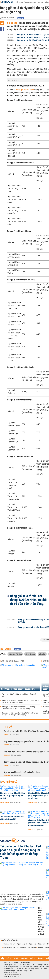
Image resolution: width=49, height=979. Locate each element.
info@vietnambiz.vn (14, 975)
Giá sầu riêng (21, 947)
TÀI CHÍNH (41, 958)
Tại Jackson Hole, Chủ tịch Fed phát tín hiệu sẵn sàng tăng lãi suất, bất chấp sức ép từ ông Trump (20, 852)
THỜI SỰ (8, 958)
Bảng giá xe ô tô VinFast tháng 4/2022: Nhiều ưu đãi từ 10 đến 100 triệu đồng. (28, 600)
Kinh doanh (7, 2)
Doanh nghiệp (4, 802)
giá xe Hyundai (30, 654)
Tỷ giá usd (32, 944)
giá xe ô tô (42, 654)
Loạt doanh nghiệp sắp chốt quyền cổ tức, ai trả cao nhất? (12, 817)
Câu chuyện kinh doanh (26, 2)
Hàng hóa (7, 755)
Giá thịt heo (32, 947)
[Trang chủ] (2, 23)
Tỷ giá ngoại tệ (22, 944)
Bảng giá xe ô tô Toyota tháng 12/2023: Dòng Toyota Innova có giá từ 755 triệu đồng (18, 708)
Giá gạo (40, 947)
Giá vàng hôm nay (9, 944)
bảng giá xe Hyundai (25, 90)
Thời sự (6, 734)
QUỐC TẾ (32, 958)
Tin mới (8, 726)
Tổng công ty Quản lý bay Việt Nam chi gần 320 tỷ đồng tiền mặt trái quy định (12, 795)
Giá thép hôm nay (9, 947)
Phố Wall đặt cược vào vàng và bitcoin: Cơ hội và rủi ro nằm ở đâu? (41, 921)
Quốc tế (30, 830)
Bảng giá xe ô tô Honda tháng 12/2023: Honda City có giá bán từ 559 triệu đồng (20, 701)
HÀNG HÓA (24, 958)
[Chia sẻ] (2, 29)
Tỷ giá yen (41, 944)
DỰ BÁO (16, 958)
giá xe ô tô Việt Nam (15, 654)
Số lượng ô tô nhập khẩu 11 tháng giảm (18, 689)
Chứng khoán (32, 802)
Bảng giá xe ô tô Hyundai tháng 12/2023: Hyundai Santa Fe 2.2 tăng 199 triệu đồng (20, 714)
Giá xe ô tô (12, 22)
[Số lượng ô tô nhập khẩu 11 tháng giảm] (20, 677)
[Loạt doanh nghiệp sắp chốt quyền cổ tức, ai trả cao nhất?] (13, 812)
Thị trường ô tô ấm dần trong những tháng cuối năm (19, 695)
